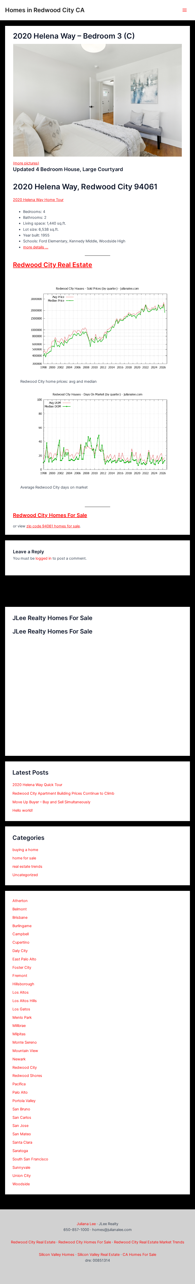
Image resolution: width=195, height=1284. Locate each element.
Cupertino (20, 942)
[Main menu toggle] (184, 10)
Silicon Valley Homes (56, 1254)
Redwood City (24, 1067)
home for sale (24, 858)
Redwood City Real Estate (52, 265)
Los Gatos (21, 1009)
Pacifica (19, 1084)
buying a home (25, 849)
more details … (35, 247)
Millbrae (19, 1025)
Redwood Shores (27, 1075)
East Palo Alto (24, 959)
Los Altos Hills (24, 1000)
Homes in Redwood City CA (45, 10)
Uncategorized (25, 875)
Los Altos (20, 992)
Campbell (20, 934)
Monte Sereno (24, 1042)
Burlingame (21, 926)
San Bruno (21, 1109)
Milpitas (19, 1034)
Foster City (21, 967)
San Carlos (21, 1117)
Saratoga (20, 1150)
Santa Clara (22, 1142)
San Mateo (21, 1134)
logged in (44, 558)
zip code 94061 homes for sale (53, 526)
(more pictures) (26, 163)
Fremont (19, 975)
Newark (19, 1059)
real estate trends (27, 866)
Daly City (20, 950)
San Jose (20, 1125)
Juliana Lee (86, 1224)
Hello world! (22, 810)
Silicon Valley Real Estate (98, 1254)
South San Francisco (30, 1159)
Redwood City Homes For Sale (50, 515)
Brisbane (19, 917)
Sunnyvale (21, 1167)
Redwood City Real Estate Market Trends (149, 1242)
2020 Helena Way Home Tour (38, 199)
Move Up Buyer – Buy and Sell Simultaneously (51, 802)
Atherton (20, 900)
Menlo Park (22, 1017)
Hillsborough (23, 984)
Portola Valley (24, 1100)
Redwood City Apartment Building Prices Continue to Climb (63, 793)
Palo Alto (20, 1092)
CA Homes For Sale (139, 1254)
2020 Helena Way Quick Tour (37, 784)
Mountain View (25, 1050)
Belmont (19, 909)
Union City (21, 1175)
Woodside (21, 1184)
